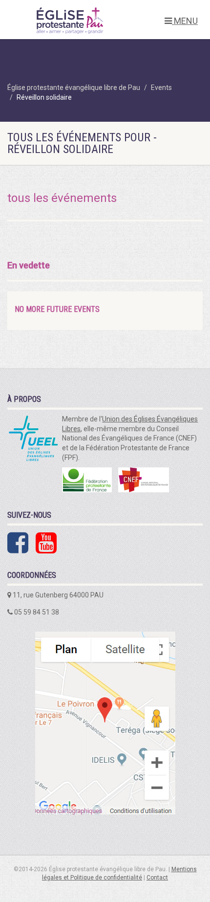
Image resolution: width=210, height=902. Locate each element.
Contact (157, 877)
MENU (185, 21)
